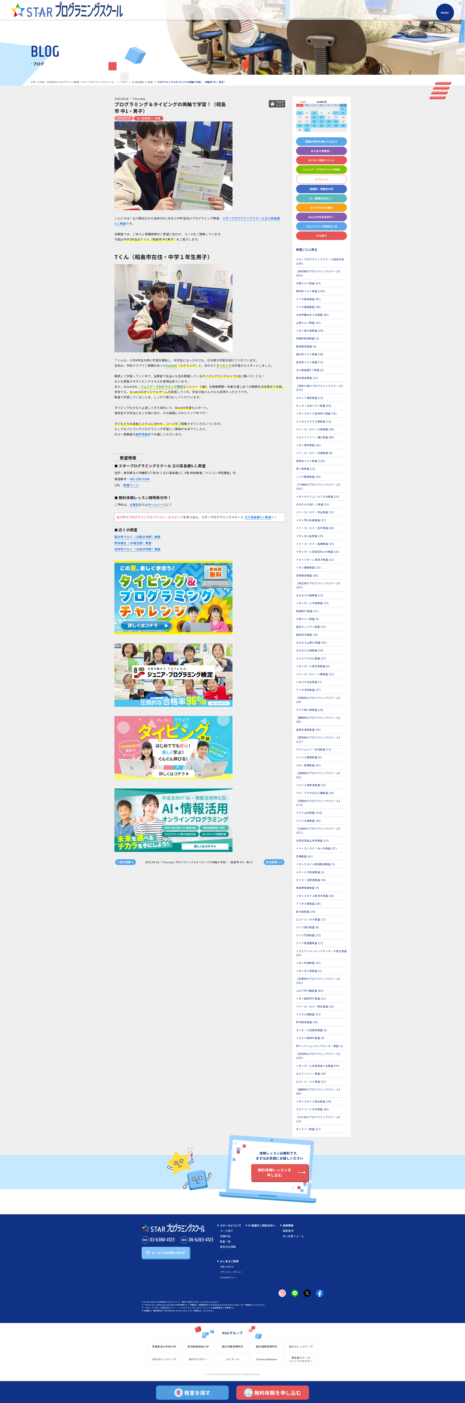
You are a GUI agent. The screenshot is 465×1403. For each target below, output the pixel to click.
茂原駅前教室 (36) (307, 575)
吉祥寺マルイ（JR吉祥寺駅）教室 (137, 549)
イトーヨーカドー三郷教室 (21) (315, 674)
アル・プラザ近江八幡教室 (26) (315, 793)
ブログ (123, 81)
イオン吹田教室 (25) (308, 963)
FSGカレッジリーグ (164, 1359)
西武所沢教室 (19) (307, 635)
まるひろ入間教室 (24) (309, 650)
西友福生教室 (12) (307, 378)
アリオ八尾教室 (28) (308, 903)
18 (314, 121)
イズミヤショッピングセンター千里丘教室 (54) (321, 953)
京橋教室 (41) (304, 856)
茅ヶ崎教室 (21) (305, 469)
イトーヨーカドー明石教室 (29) (315, 1006)
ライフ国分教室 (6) (307, 927)
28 (336, 125)
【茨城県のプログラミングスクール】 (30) (318, 700)
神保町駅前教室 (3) (307, 338)
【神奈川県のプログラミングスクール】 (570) (320, 388)
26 (321, 125)
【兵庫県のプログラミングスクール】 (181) (318, 980)
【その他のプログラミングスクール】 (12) (318, 1119)
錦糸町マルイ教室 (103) (310, 291)
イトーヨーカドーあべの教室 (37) (316, 848)
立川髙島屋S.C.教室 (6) (310, 370)
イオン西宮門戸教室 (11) (311, 998)
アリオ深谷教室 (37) (308, 690)
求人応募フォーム (293, 1236)
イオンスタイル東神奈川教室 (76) (316, 413)
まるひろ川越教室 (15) (309, 595)
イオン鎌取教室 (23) (308, 567)
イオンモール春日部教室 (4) (313, 666)
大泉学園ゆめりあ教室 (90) (312, 315)
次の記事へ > (274, 862)
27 (328, 125)
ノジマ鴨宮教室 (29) (308, 477)
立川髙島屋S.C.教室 (142, 81)
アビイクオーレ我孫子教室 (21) (315, 559)
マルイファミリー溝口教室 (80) (315, 437)
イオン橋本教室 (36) (308, 445)
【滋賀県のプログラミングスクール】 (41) (318, 775)
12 (321, 117)
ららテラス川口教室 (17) (311, 658)
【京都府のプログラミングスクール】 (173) (318, 803)
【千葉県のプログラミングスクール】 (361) (318, 486)
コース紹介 (226, 1230)
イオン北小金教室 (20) (309, 536)
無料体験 (142, 434)
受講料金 (225, 1236)
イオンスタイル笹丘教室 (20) (313, 1101)
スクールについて (230, 1225)
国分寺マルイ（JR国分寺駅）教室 (137, 537)
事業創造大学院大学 (164, 1346)
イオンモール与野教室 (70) (312, 603)
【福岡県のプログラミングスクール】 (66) (318, 1091)
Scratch (171, 365)
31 (307, 129)
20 (328, 121)
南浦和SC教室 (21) (307, 611)
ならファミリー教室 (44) (311, 1073)
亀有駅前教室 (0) (306, 346)
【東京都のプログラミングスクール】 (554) (318, 273)
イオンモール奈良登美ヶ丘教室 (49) (317, 1066)
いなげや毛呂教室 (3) (309, 682)
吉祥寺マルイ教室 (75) (309, 362)
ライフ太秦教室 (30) (308, 820)
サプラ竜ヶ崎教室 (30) (309, 710)
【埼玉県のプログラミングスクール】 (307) (318, 585)
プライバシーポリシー (231, 1271)
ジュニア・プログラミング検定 (162, 386)
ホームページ (157, 504)
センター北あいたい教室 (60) (313, 405)
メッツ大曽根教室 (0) (309, 757)
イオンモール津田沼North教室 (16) (317, 551)
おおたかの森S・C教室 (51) (312, 504)
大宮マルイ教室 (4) (307, 619)
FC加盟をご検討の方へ (262, 1225)
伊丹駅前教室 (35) (307, 1022)
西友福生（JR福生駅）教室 (132, 543)
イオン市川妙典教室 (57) (311, 520)
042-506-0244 (140, 479)
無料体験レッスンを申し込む (275, 1172)
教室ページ (131, 485)
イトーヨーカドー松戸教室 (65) (315, 528)
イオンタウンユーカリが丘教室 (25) (317, 496)
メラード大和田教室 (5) (310, 872)
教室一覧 (225, 1241)
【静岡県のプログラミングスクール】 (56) (318, 719)
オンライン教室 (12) (308, 1129)
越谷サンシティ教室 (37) (311, 627)
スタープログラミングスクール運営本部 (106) (320, 261)
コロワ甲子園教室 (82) (309, 990)
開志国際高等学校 (266, 1346)
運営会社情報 (228, 1246)
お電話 (134, 504)
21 (336, 121)
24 (307, 125)
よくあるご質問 (229, 1261)
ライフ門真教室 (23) (308, 935)
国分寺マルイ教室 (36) (309, 354)
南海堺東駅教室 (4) (307, 888)
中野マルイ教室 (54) (308, 283)
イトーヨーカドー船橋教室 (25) (315, 544)
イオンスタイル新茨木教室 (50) (315, 896)
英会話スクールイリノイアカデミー (301, 1359)
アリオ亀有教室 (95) (308, 299)
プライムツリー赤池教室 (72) (313, 749)
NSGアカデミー (198, 1359)
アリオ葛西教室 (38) (308, 307)
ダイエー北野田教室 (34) (311, 880)
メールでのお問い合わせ (168, 1252)
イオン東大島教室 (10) (309, 330)
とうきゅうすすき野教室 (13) (313, 421)
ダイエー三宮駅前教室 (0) (311, 1030)
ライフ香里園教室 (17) (309, 943)
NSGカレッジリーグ (301, 1346)
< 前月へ (303, 102)
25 (314, 125)
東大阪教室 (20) (305, 911)
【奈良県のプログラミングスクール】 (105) (318, 1056)
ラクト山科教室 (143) (309, 812)
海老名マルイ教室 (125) (310, 461)
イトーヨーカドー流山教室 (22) (315, 512)
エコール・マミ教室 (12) (311, 1081)
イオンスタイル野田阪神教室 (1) (315, 864)
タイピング (224, 365)
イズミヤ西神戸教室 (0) (310, 1038)
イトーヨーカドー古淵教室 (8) (314, 453)
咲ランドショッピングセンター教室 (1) (319, 1046)
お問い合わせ (227, 1266)
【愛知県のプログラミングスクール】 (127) (318, 739)
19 (321, 121)
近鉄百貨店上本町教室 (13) (312, 840)
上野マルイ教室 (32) (308, 323)
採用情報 (288, 1225)
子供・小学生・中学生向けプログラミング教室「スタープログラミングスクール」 (73, 81)
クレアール (232, 1359)
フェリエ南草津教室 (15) (311, 785)
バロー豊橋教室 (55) (308, 765)
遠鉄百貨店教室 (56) (308, 729)
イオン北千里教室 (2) (309, 971)
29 (343, 125)
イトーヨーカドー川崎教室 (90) (315, 429)
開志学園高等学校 (232, 1346)
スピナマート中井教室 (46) (312, 1109)
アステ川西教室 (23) (308, 1014)
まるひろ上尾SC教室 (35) (311, 642)
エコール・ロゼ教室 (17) (311, 919)
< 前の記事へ (125, 862)
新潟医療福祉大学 (198, 1346)
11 (314, 117)
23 (300, 125)
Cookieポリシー (228, 1277)
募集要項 (288, 1230)
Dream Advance (266, 1359)
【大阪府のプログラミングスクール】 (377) (318, 830)
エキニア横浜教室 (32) (309, 398)
